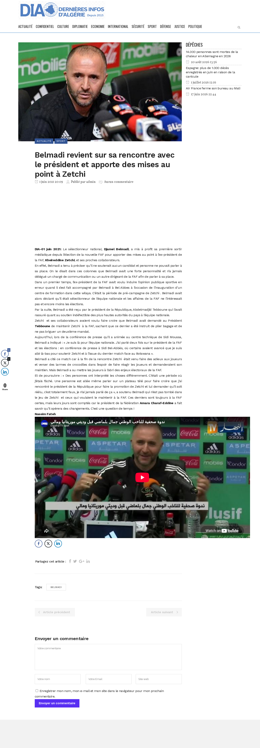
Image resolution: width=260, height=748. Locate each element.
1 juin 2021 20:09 (51, 182)
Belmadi (56, 587)
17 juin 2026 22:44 (203, 94)
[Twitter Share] (48, 543)
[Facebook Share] (38, 543)
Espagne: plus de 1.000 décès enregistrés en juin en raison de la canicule (210, 72)
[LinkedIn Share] (58, 543)
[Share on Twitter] (75, 561)
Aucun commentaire (118, 182)
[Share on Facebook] (70, 561)
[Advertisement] (108, 216)
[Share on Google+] (81, 561)
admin (91, 182)
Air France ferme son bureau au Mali (213, 88)
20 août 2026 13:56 (203, 62)
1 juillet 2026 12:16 (203, 82)
